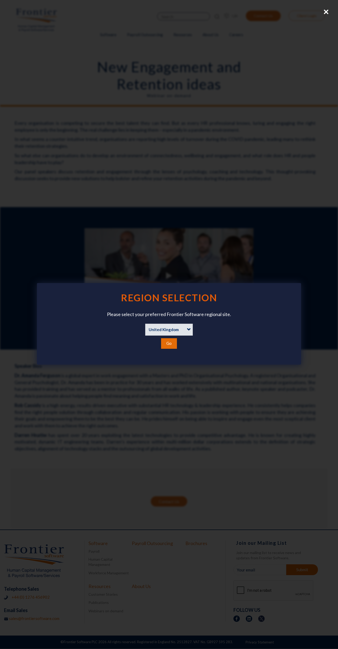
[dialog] (169, 324)
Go (169, 343)
